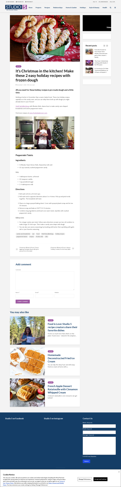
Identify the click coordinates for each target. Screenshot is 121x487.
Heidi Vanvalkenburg (47, 234)
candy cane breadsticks (23, 234)
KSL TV (95, 1)
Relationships (58, 7)
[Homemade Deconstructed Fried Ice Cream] (27, 361)
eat (33, 234)
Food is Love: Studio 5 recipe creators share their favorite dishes (62, 327)
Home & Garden (71, 7)
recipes (31, 236)
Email (37, 292)
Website (57, 292)
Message (88, 435)
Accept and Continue (100, 479)
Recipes (47, 7)
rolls (46, 236)
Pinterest (29, 1)
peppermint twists (22, 236)
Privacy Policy (10, 483)
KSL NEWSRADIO (103, 1)
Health (105, 7)
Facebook (20, 1)
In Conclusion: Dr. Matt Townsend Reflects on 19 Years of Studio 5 (101, 70)
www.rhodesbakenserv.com (38, 113)
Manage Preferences (85, 479)
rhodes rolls (39, 236)
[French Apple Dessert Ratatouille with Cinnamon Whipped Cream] (27, 392)
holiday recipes (59, 234)
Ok (119, 471)
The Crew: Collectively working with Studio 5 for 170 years (101, 63)
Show (30, 7)
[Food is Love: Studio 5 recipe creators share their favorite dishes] (27, 330)
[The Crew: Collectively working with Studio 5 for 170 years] (89, 63)
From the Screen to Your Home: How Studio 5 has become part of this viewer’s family (101, 53)
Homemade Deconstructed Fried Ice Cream (61, 358)
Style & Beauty (94, 7)
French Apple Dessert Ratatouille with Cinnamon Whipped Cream (63, 389)
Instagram (10, 1)
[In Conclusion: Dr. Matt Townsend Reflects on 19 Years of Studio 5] (89, 70)
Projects (38, 7)
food (37, 234)
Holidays (83, 7)
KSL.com (112, 1)
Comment (18, 269)
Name (17, 292)
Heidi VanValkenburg (22, 106)
